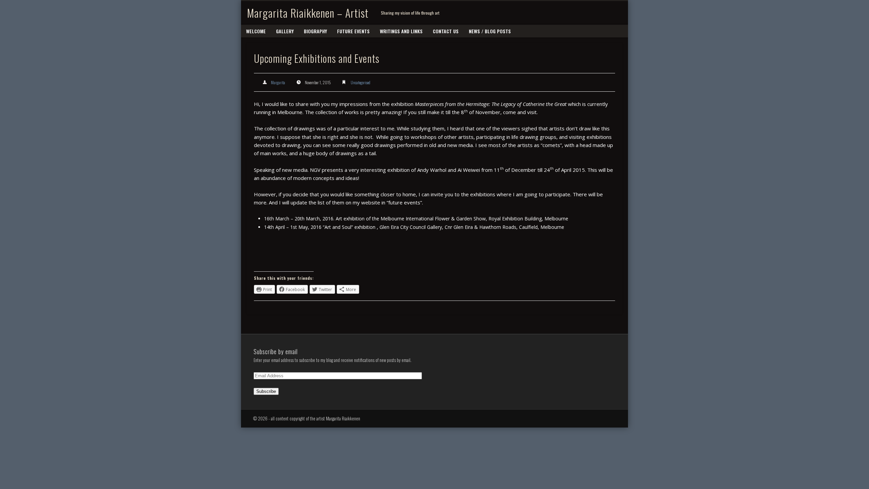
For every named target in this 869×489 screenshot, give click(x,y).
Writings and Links (401, 31)
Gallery (285, 31)
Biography (315, 31)
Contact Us (446, 31)
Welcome (256, 31)
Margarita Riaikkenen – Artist (308, 13)
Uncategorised (360, 82)
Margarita (278, 82)
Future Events (353, 31)
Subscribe (266, 391)
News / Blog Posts (490, 31)
